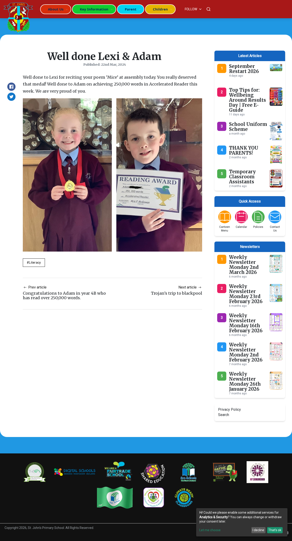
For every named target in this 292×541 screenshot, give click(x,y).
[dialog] (241, 522)
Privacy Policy (229, 409)
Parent (130, 9)
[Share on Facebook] (11, 87)
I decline (258, 530)
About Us (55, 9)
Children (160, 9)
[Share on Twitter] (11, 97)
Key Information (94, 9)
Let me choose (210, 530)
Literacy (35, 262)
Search (223, 415)
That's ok (274, 530)
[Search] (208, 9)
